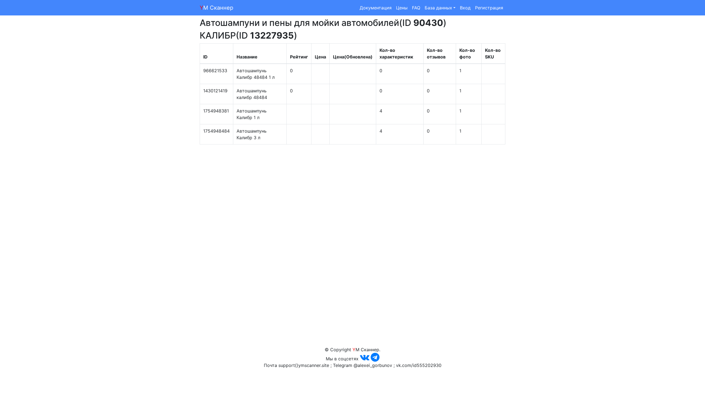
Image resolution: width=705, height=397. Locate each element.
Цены (402, 7)
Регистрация (489, 7)
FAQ (416, 7)
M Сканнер (216, 7)
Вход (465, 7)
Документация (376, 7)
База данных (438, 7)
